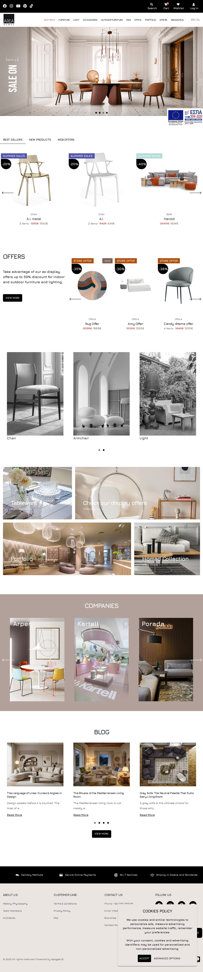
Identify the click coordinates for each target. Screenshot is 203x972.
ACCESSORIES (90, 19)
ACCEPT (144, 958)
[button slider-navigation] (96, 112)
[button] (99, 450)
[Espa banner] (185, 117)
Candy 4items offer (178, 324)
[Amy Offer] (135, 285)
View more (13, 297)
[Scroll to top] (196, 967)
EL (198, 19)
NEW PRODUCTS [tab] (40, 139)
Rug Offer (92, 324)
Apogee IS (57, 959)
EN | (193, 19)
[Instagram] (13, 6)
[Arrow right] (190, 76)
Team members (12, 910)
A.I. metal (34, 219)
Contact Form (112, 925)
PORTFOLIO (150, 19)
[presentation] (9, 660)
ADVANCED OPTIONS (167, 958)
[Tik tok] (33, 6)
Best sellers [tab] (13, 139)
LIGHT (76, 19)
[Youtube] (19, 6)
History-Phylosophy (15, 903)
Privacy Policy (62, 910)
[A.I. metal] (34, 180)
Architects (9, 917)
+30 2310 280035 (123, 903)
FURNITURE (64, 19)
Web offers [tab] (66, 139)
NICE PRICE (49, 19)
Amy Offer (135, 324)
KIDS (128, 19)
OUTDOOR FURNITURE (112, 19)
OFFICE (137, 19)
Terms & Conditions (65, 903)
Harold (169, 219)
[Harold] (169, 180)
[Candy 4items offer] (178, 285)
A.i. (101, 219)
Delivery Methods (32, 874)
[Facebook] (6, 6)
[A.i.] (101, 180)
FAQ (56, 917)
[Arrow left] (10, 76)
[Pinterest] (26, 6)
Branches (110, 917)
